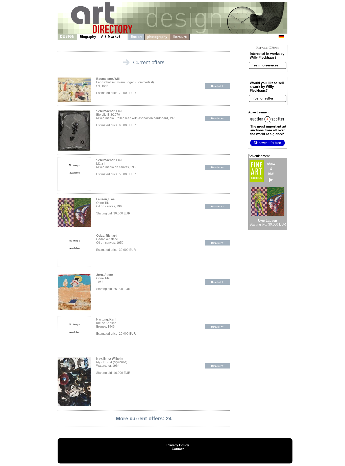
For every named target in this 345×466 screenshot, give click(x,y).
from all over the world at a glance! (268, 130)
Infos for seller (262, 98)
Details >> (217, 86)
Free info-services (264, 65)
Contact (178, 449)
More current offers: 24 (143, 418)
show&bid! (271, 169)
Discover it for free (267, 143)
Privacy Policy (177, 445)
